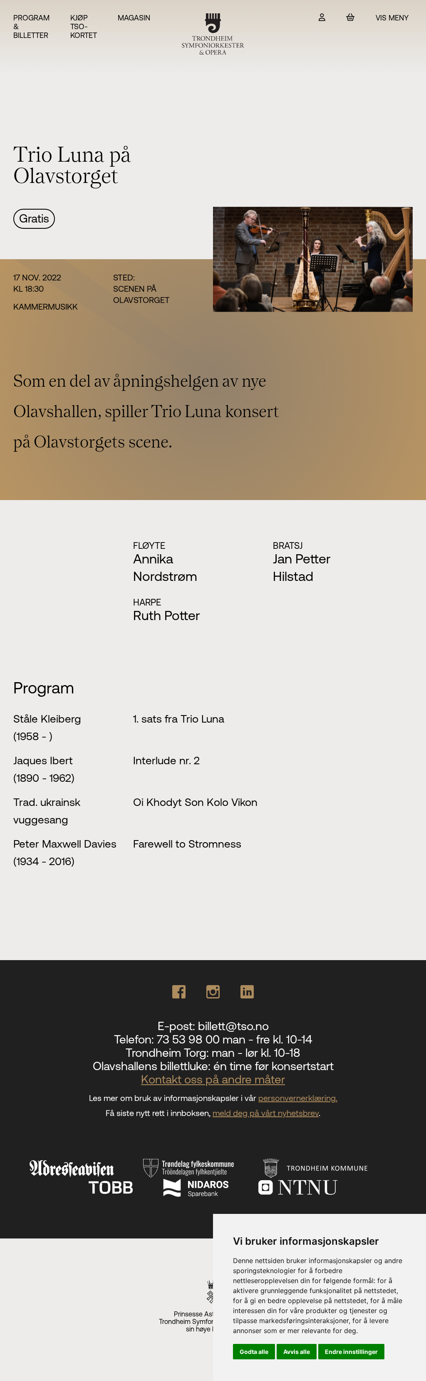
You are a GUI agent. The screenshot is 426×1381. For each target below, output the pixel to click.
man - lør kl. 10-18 (256, 1052)
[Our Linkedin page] (247, 991)
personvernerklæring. (297, 1098)
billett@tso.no (233, 1026)
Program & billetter (31, 26)
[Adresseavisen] (72, 1168)
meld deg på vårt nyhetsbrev (266, 1113)
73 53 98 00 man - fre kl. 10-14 (234, 1039)
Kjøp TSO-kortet (83, 26)
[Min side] (322, 17)
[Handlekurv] (350, 17)
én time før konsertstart (273, 1066)
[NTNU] (297, 1187)
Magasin (134, 17)
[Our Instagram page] (213, 991)
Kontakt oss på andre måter (213, 1079)
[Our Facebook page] (179, 991)
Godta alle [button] (254, 1351)
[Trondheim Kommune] (315, 1168)
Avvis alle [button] (296, 1351)
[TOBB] (111, 1187)
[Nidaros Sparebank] (195, 1187)
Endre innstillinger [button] (351, 1351)
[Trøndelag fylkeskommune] (188, 1168)
